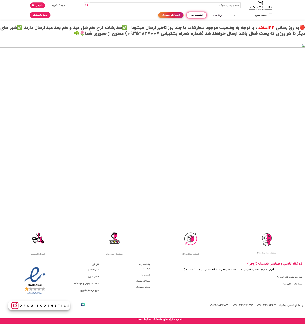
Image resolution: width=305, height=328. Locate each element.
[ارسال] (87, 5)
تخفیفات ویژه (196, 15)
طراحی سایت (129, 319)
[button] (37, 5)
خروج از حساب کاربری (89, 290)
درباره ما (146, 268)
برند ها (218, 15)
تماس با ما (146, 275)
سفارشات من (93, 269)
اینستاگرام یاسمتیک (171, 15)
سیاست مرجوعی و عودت (88, 283)
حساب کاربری (93, 276)
